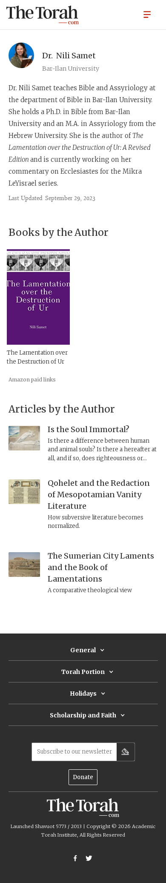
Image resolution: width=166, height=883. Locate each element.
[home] (42, 15)
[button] (147, 14)
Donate (83, 777)
